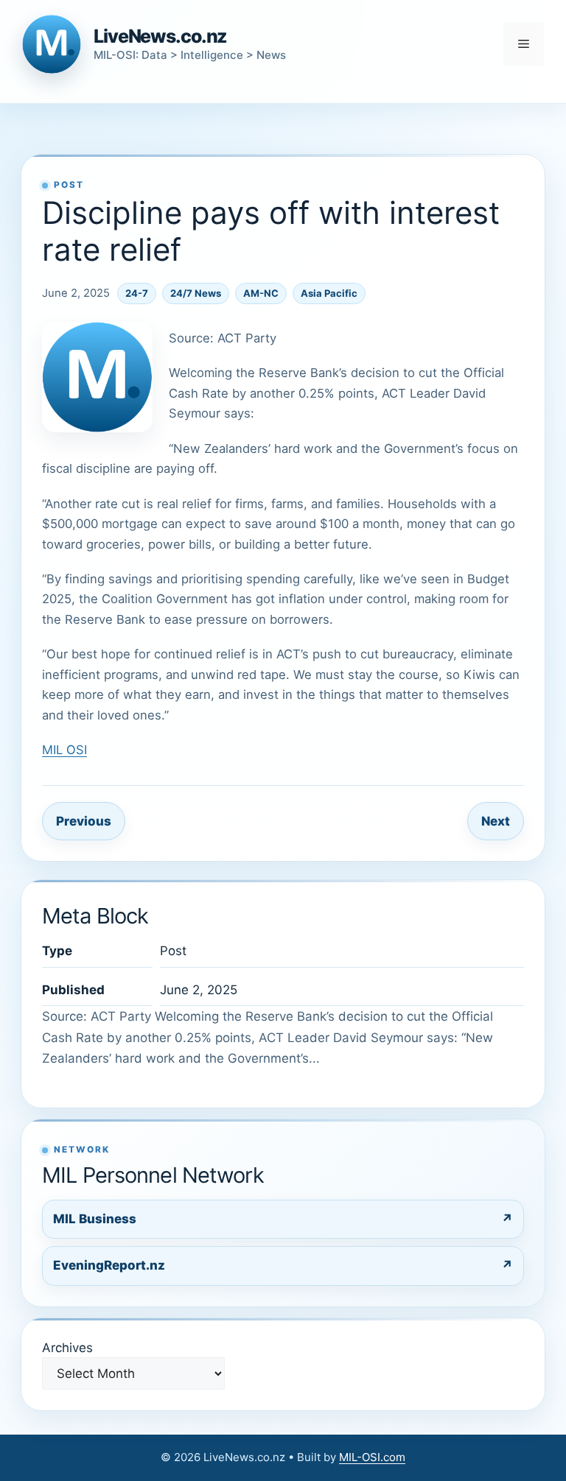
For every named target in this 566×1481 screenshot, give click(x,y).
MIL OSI (64, 749)
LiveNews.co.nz (160, 36)
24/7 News (195, 293)
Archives (67, 1347)
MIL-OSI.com (372, 1457)
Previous (83, 821)
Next (495, 821)
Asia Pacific (329, 293)
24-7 (136, 293)
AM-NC (261, 293)
